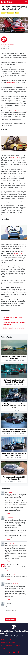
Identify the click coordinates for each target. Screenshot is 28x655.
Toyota (16, 12)
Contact (3, 648)
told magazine (15, 157)
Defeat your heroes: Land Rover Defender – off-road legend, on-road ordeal (14, 406)
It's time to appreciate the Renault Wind (13, 328)
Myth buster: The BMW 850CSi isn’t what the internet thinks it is (14, 454)
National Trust (18, 253)
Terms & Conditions (6, 645)
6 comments (6, 48)
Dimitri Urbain (10, 410)
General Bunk (10, 12)
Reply (8, 513)
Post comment (10, 619)
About (2, 639)
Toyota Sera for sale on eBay (19, 111)
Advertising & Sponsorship (8, 642)
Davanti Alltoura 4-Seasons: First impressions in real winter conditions (14, 430)
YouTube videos (10, 82)
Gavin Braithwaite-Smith (7, 44)
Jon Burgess (10, 457)
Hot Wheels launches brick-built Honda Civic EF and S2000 (14, 381)
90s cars (3, 12)
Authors (9, 639)
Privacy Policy (18, 645)
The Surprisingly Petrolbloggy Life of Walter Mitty (14, 357)
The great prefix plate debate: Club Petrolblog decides (14, 478)
